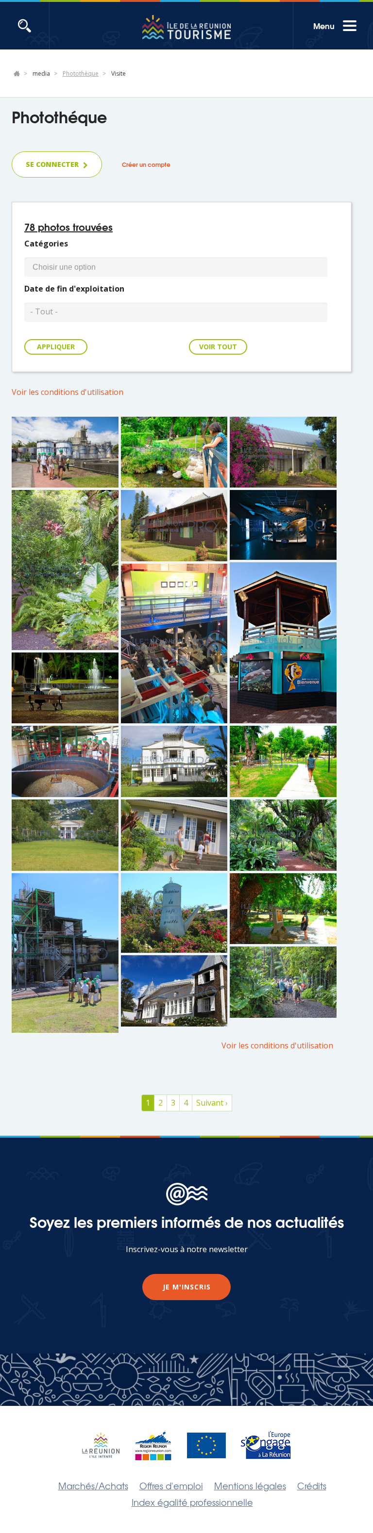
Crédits (311, 1485)
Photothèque (81, 73)
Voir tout (218, 346)
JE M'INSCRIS (187, 1286)
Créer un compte (146, 164)
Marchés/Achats (93, 1485)
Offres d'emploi (171, 1485)
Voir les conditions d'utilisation (67, 392)
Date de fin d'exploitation (74, 288)
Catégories (46, 243)
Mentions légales (250, 1485)
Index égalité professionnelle (192, 1502)
